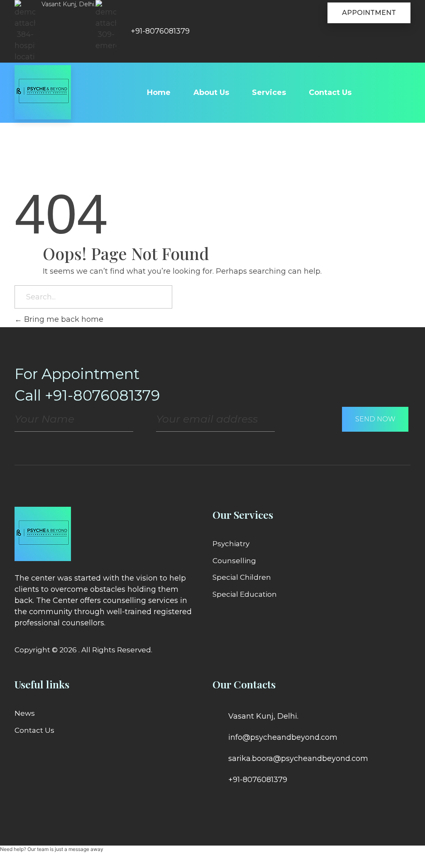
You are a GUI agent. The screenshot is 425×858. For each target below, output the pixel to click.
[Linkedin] (234, 802)
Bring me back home (62, 319)
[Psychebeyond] (43, 92)
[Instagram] (249, 802)
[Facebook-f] (219, 802)
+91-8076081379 (160, 31)
